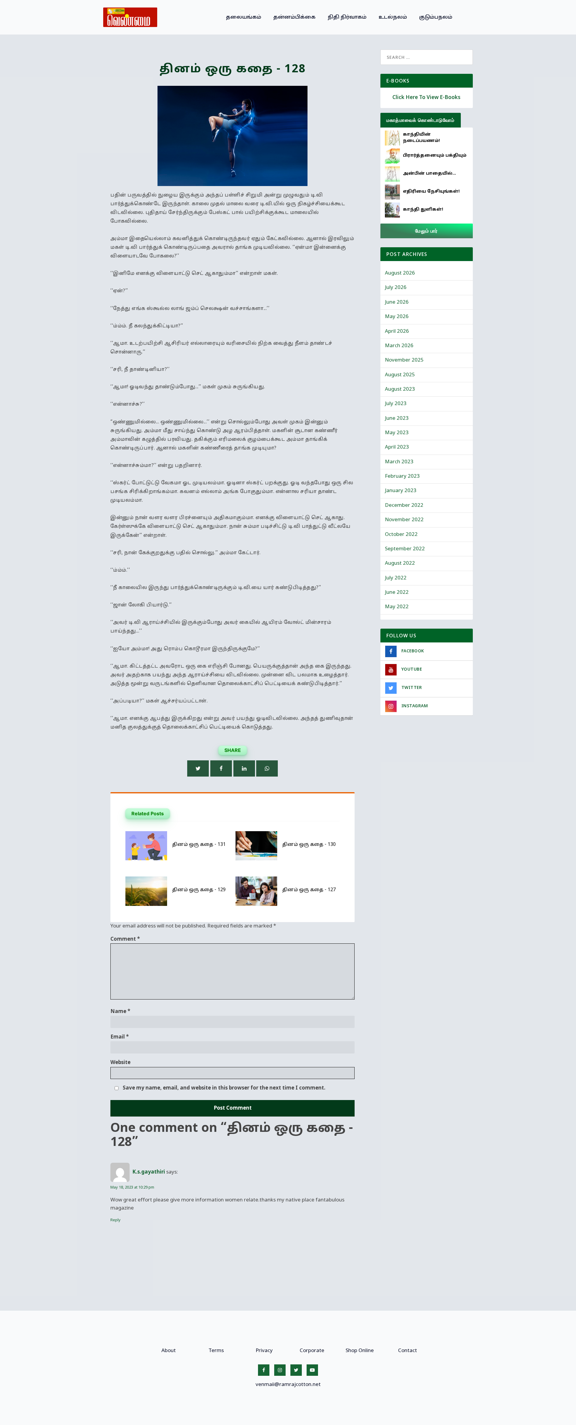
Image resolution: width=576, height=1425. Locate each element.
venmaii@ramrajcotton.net (288, 1384)
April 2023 (397, 447)
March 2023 (399, 462)
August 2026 (400, 273)
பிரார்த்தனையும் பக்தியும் (434, 155)
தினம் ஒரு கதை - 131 (199, 845)
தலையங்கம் (243, 17)
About (168, 1351)
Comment (125, 939)
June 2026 (397, 302)
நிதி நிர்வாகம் (347, 17)
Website (120, 1063)
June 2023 (397, 418)
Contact (407, 1351)
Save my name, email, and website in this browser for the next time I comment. (224, 1088)
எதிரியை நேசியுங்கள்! (431, 191)
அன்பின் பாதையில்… (429, 173)
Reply (115, 1220)
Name (120, 1012)
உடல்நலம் (393, 17)
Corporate (312, 1351)
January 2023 (400, 491)
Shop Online (360, 1351)
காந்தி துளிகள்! (423, 209)
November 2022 (404, 520)
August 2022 (400, 563)
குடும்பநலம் (435, 17)
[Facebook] (221, 768)
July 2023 (395, 404)
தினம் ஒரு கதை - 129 (199, 890)
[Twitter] (198, 768)
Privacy (264, 1351)
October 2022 (401, 534)
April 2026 (397, 331)
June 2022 (397, 592)
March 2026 (399, 346)
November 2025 (404, 360)
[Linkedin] (244, 768)
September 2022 (405, 549)
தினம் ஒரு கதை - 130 (309, 845)
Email (119, 1037)
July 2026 (395, 287)
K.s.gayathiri (148, 1172)
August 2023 (400, 389)
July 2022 (395, 578)
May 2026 (397, 317)
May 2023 (397, 433)
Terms (216, 1351)
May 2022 (397, 607)
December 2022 (404, 505)
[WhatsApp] (267, 768)
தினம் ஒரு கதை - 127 (309, 890)
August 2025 (400, 375)
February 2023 (402, 476)
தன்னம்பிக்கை (294, 17)
